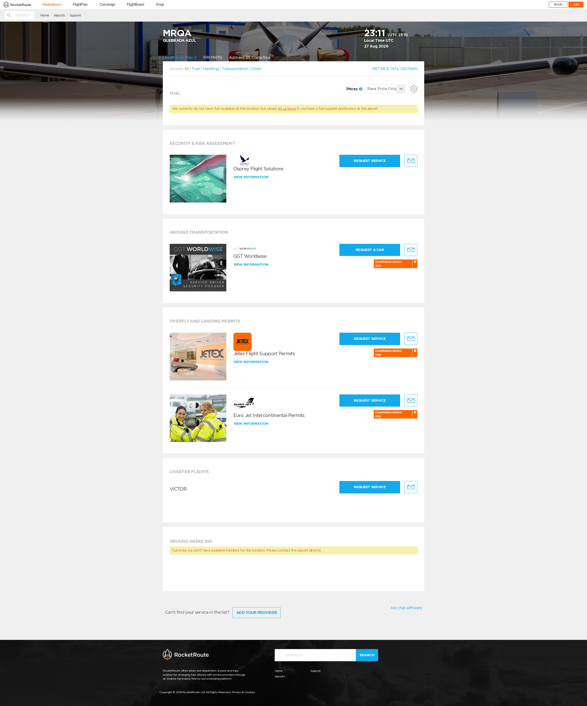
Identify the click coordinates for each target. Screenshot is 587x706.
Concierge (107, 4)
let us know (287, 109)
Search (367, 655)
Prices (352, 89)
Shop (160, 4)
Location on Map (178, 57)
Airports (59, 15)
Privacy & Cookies (243, 692)
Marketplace (52, 4)
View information (251, 177)
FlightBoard (135, 4)
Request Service (370, 161)
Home (44, 15)
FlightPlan (80, 4)
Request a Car (370, 250)
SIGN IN (558, 4)
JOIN (576, 4)
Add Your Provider (256, 612)
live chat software (406, 607)
